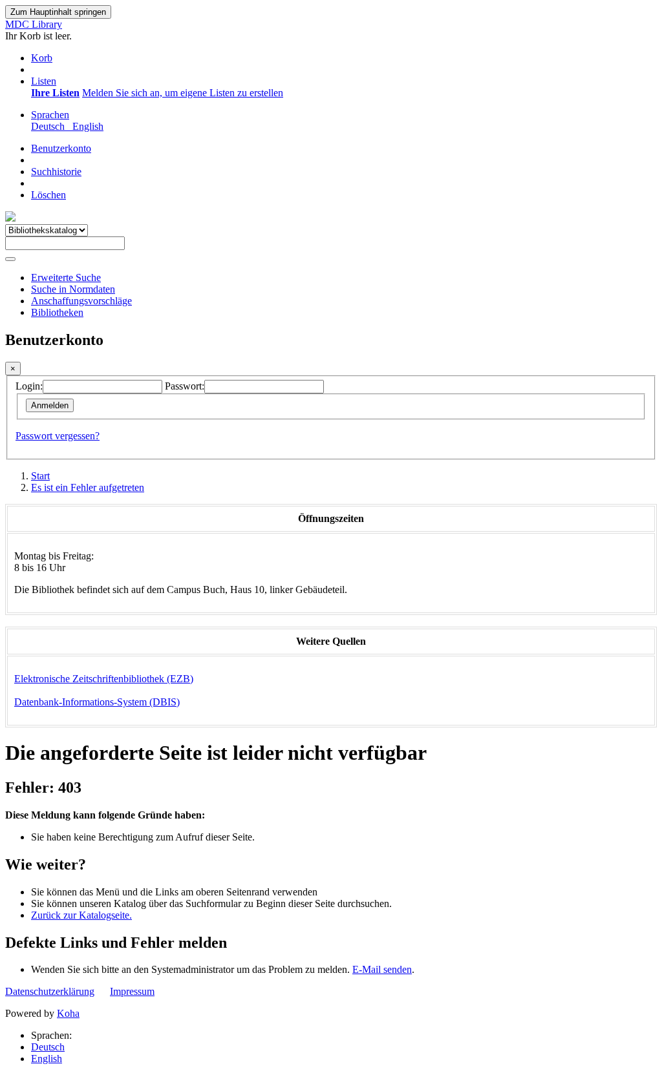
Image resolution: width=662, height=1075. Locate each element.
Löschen (48, 194)
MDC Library (33, 24)
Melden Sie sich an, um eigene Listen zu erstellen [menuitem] (182, 92)
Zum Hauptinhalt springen (58, 12)
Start (40, 475)
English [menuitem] (87, 126)
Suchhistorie (56, 171)
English (46, 1058)
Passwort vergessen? (58, 435)
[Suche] (10, 259)
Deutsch (48, 1046)
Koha (68, 1013)
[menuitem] (55, 92)
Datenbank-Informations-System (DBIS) (97, 701)
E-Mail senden (382, 969)
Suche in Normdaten (73, 289)
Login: (29, 386)
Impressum (132, 991)
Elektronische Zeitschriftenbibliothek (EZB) (103, 678)
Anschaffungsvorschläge (81, 300)
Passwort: (184, 386)
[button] (41, 57)
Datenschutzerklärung (49, 991)
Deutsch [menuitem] (50, 126)
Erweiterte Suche (66, 277)
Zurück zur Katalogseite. (81, 915)
